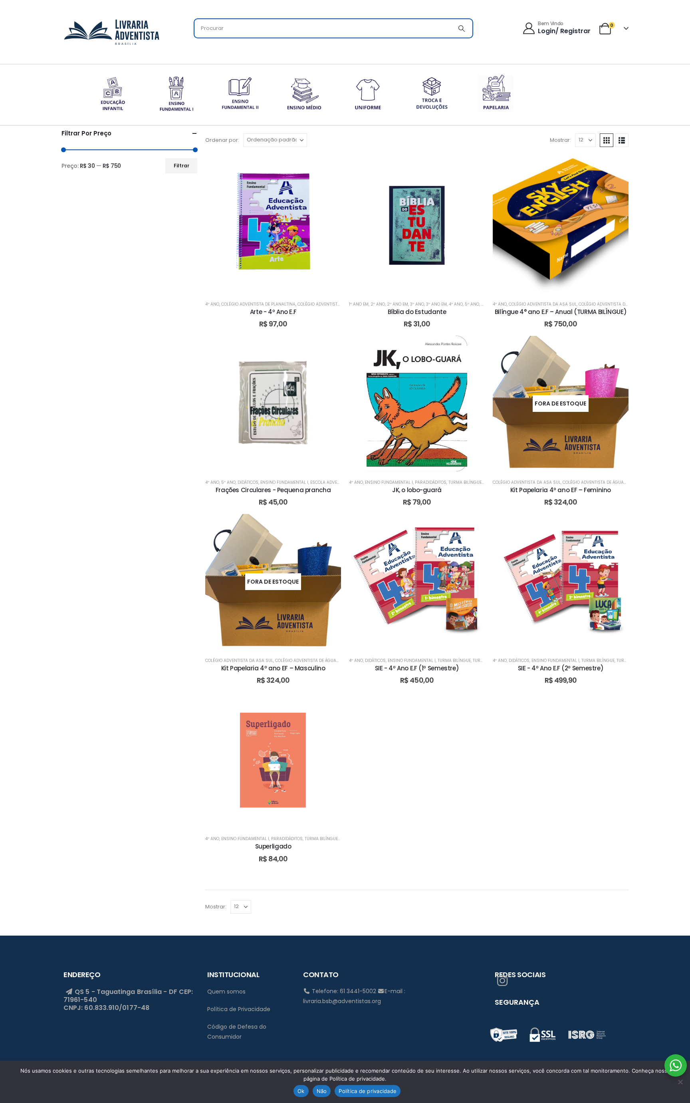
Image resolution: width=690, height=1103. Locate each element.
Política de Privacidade (238, 1009)
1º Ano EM (359, 304)
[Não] (680, 1082)
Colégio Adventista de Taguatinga (335, 304)
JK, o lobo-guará (417, 490)
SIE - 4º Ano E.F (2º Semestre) (561, 668)
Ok (301, 1091)
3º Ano (417, 304)
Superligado (273, 846)
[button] (606, 140)
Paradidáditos (430, 482)
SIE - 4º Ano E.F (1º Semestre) (417, 668)
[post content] (273, 225)
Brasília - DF (157, 991)
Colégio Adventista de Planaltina (258, 304)
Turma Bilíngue (465, 482)
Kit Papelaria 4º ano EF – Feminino (560, 490)
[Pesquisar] (461, 28)
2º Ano (378, 304)
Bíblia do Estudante (417, 312)
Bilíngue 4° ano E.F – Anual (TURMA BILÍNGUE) (561, 312)
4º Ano (212, 304)
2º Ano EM (397, 304)
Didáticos (248, 482)
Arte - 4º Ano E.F (273, 312)
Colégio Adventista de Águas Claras (619, 304)
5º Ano (472, 304)
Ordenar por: (222, 140)
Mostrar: (560, 140)
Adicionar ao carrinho (279, 285)
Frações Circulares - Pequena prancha (273, 490)
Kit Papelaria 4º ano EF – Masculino (273, 668)
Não (322, 1091)
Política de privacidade (368, 1091)
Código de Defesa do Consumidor (236, 1032)
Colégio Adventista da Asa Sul (543, 304)
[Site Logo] (111, 30)
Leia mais (566, 463)
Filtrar (181, 165)
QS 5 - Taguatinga (104, 991)
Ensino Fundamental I (284, 482)
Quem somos (226, 992)
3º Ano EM (436, 304)
